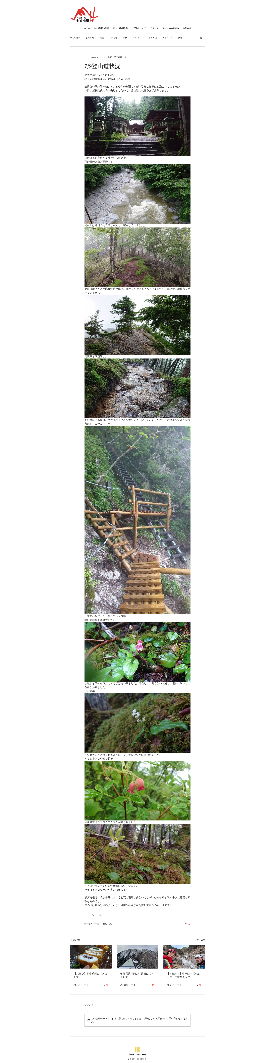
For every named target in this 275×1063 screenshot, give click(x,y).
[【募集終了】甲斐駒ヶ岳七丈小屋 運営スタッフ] (184, 957)
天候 (102, 38)
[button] (201, 38)
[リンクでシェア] (107, 915)
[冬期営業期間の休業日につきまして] (137, 957)
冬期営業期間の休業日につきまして (137, 975)
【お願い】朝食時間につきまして (90, 975)
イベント (137, 38)
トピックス (167, 38)
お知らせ (90, 38)
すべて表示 (200, 940)
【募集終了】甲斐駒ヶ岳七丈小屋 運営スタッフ (183, 975)
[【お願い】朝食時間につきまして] (91, 957)
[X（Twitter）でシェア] (93, 915)
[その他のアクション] (188, 57)
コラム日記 (152, 38)
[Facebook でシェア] (86, 915)
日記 (180, 38)
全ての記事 (75, 38)
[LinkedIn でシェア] (100, 915)
